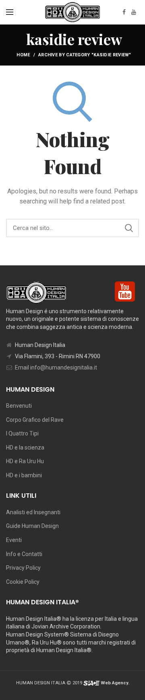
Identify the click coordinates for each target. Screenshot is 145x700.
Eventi (14, 540)
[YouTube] (133, 12)
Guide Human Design (32, 526)
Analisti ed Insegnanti (33, 512)
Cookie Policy (22, 582)
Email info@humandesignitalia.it (56, 367)
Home (23, 54)
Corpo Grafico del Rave (35, 420)
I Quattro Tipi (22, 433)
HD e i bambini (24, 475)
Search (129, 228)
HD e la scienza (25, 447)
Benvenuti (19, 405)
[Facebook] (124, 12)
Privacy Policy (23, 568)
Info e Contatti (24, 554)
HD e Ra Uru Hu (25, 461)
